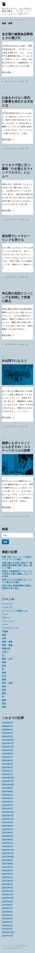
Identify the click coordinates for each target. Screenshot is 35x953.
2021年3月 (7, 922)
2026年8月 (7, 722)
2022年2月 (7, 884)
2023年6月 (7, 832)
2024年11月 (8, 781)
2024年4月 (7, 798)
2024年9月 (7, 788)
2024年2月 (7, 805)
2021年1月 (7, 929)
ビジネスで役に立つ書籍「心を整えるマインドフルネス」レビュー (17, 170)
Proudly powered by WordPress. (12, 948)
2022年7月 (7, 867)
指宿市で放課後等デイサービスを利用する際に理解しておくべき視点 (17, 573)
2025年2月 (7, 771)
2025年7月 (7, 757)
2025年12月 (8, 740)
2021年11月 (7, 894)
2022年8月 (7, 863)
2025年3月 (7, 767)
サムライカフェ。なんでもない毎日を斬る (15, 945)
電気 (4, 707)
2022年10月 (8, 856)
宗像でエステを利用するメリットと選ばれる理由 (17, 580)
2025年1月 (7, 774)
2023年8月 (7, 826)
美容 (4, 690)
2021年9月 (7, 901)
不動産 (5, 631)
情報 (4, 662)
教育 (4, 665)
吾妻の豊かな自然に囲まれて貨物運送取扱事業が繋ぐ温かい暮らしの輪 (17, 565)
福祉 (4, 686)
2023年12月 (8, 812)
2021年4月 (7, 918)
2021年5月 (7, 915)
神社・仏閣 (7, 683)
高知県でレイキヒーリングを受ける (16, 238)
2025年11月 (8, 743)
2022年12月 (8, 850)
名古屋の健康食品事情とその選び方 (17, 36)
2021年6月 (7, 911)
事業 (4, 635)
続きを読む (6, 72)
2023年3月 (7, 843)
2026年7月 (7, 726)
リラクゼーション (10, 628)
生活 (4, 676)
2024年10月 (8, 784)
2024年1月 (7, 808)
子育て (5, 652)
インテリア (7, 607)
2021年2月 (7, 925)
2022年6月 (7, 870)
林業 (4, 672)
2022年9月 (7, 860)
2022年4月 (7, 877)
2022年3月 (7, 881)
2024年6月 (7, 791)
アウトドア (7, 604)
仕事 (4, 638)
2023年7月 (7, 829)
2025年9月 (7, 750)
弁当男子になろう (14, 361)
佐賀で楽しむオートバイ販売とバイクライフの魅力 (17, 558)
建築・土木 (7, 659)
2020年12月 (8, 932)
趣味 (4, 693)
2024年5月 (7, 795)
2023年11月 (8, 815)
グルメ (5, 614)
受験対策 (6, 648)
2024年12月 (8, 777)
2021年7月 (7, 908)
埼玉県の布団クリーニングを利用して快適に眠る (17, 297)
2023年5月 (7, 836)
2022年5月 (7, 874)
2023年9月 (7, 822)
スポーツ (6, 617)
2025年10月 (8, 746)
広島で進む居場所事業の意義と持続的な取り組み (17, 586)
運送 (4, 703)
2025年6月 (7, 760)
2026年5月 (7, 729)
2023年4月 (7, 839)
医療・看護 (7, 645)
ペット (5, 624)
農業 (4, 700)
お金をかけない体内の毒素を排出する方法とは (17, 101)
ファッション (8, 621)
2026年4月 (7, 733)
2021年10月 (8, 898)
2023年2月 (7, 846)
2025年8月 (7, 753)
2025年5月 (7, 764)
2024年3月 (7, 801)
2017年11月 (7, 936)
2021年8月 (7, 905)
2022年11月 (8, 853)
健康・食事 (24, 81)
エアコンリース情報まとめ (15, 610)
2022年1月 (7, 887)
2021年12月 (8, 891)
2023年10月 (8, 819)
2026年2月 (7, 736)
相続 (4, 679)
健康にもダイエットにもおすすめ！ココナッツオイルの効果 (16, 446)
